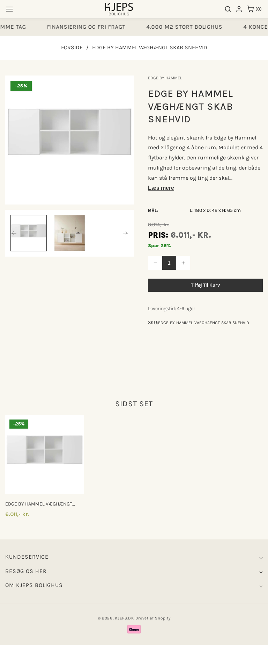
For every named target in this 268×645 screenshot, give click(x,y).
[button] (9, 9)
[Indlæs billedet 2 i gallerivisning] (69, 233)
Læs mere (161, 188)
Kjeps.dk (124, 618)
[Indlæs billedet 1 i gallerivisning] (28, 233)
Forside (72, 47)
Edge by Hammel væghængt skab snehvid (38, 504)
